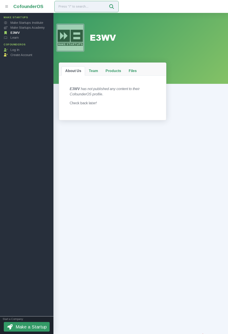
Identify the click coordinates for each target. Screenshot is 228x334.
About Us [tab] (73, 71)
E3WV (15, 32)
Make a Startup (31, 326)
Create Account (21, 55)
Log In (14, 50)
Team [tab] (93, 71)
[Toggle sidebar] (7, 6)
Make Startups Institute (26, 22)
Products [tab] (113, 71)
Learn (14, 37)
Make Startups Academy (27, 27)
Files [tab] (133, 71)
